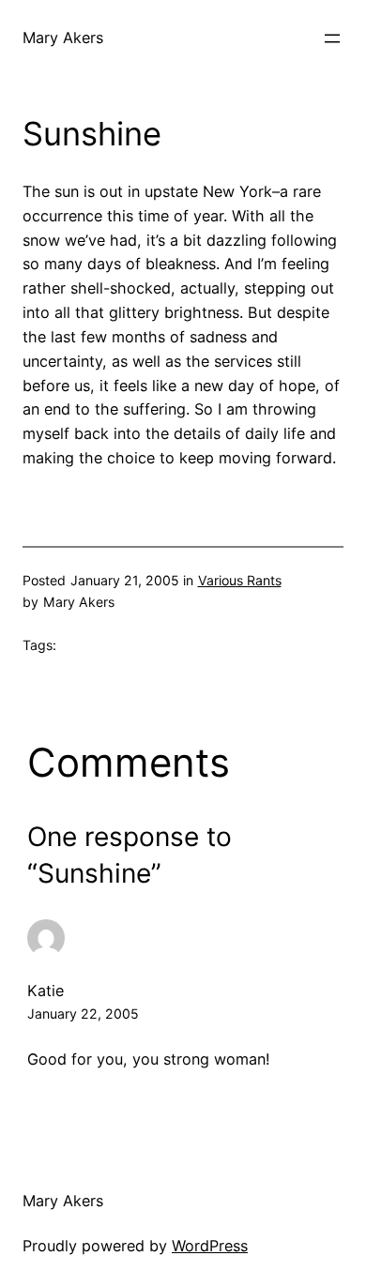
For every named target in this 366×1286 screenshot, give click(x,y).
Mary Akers (63, 37)
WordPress (210, 1245)
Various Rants (240, 580)
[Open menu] (332, 38)
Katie (45, 990)
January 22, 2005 (83, 1013)
